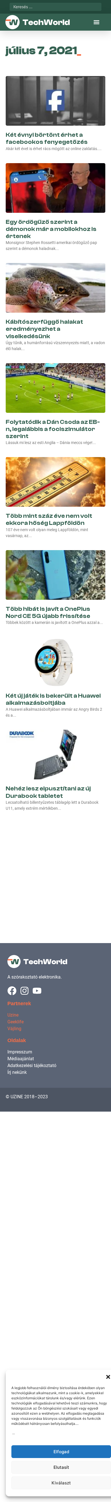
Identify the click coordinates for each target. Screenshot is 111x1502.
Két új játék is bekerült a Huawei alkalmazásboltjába (53, 699)
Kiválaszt (61, 1483)
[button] (108, 1377)
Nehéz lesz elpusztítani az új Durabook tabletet (48, 792)
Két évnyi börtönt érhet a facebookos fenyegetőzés (47, 138)
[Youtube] (37, 990)
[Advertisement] (55, 871)
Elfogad (61, 1451)
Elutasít (61, 1467)
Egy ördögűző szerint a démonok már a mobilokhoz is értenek (51, 228)
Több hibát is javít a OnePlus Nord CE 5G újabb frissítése (48, 612)
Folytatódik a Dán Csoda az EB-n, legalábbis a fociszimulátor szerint (53, 428)
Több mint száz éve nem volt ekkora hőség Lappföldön (49, 519)
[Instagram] (24, 990)
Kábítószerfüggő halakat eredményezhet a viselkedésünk (44, 328)
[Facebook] (12, 990)
